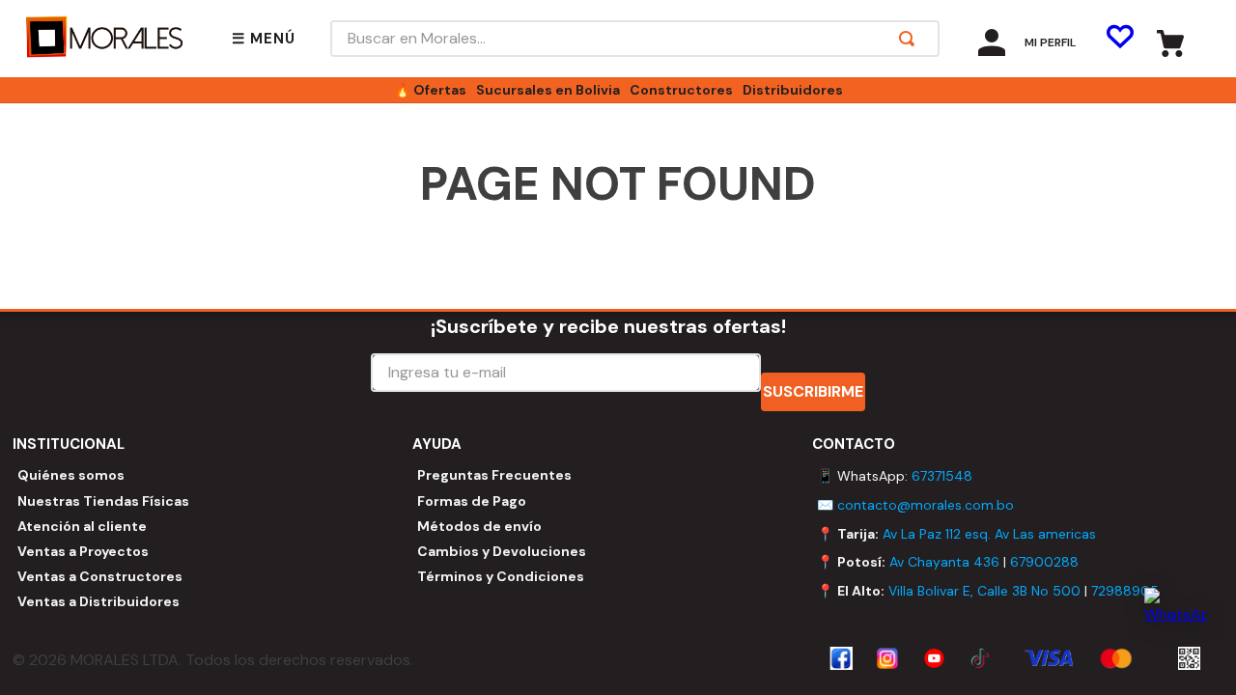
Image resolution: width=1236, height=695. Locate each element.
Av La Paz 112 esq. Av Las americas (989, 533)
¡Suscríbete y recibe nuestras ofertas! (608, 326)
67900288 (1044, 561)
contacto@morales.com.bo (925, 505)
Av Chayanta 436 (944, 561)
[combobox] (635, 38)
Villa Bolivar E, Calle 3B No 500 (984, 590)
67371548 (942, 476)
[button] (263, 39)
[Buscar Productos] (910, 38)
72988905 (1125, 590)
